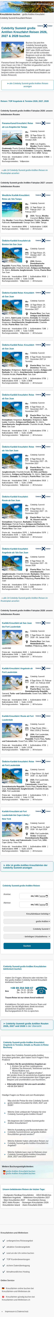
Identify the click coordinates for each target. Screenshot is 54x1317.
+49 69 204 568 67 (15, 1086)
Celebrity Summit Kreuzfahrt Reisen (16, 18)
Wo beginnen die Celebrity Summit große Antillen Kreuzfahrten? (26, 1122)
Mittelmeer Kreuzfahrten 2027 (37, 1197)
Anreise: (8, 894)
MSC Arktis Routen (11, 1202)
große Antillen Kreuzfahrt (33, 14)
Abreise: (8, 903)
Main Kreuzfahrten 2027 (14, 1200)
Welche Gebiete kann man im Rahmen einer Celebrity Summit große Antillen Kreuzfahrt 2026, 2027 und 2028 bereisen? (27, 1154)
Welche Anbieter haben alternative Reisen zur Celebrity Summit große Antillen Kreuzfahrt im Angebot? (28, 1143)
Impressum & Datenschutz (16, 1311)
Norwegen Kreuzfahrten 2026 (35, 1202)
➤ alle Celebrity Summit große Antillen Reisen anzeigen (27, 84)
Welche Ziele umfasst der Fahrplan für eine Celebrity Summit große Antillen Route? (27, 1113)
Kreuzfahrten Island (11, 1205)
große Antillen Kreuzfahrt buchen (20, 1171)
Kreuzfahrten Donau (37, 1200)
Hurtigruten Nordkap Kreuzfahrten (19, 1195)
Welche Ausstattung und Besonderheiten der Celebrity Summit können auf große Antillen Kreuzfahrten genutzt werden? (27, 1132)
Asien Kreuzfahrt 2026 (32, 1205)
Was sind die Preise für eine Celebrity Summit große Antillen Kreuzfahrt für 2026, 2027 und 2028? (28, 1103)
